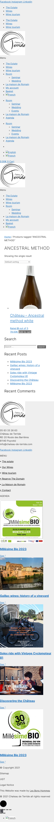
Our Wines (7, 467)
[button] (27, 58)
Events (15, 110)
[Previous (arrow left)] (1, 813)
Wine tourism (13, 14)
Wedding (16, 80)
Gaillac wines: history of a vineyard (24, 596)
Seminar (16, 77)
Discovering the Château (24, 380)
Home (7, 236)
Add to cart (25, 331)
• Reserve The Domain (12, 478)
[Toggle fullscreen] (7, 809)
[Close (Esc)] (1, 809)
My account (12, 87)
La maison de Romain (17, 84)
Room (9, 74)
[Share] (4, 809)
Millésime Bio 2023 (21, 361)
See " (3, 555)
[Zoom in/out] (10, 809)
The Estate (11, 7)
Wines (9, 10)
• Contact (5, 490)
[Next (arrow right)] (4, 813)
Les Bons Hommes (40, 790)
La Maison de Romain (13, 484)
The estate (8, 461)
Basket (9, 91)
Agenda (10, 117)
